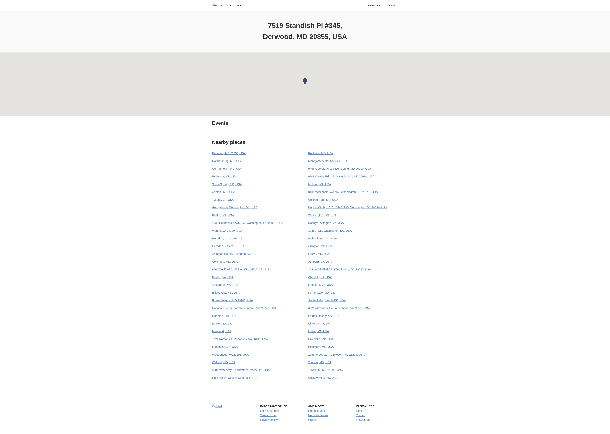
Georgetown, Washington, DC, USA (234, 207)
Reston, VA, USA (223, 215)
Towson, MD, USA (319, 362)
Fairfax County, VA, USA (323, 316)
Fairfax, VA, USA (223, 277)
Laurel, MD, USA (319, 253)
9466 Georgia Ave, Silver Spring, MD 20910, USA (339, 168)
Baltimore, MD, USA (321, 346)
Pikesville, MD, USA (321, 339)
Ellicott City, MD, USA (226, 292)
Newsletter (363, 419)
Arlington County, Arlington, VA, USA (235, 253)
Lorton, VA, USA (318, 331)
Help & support (269, 410)
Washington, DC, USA (322, 215)
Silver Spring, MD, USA (227, 184)
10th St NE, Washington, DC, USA (330, 230)
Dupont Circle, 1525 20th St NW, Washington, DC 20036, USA (347, 207)
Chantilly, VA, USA (320, 277)
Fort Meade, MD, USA (322, 292)
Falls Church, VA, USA (322, 238)
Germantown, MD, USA (227, 168)
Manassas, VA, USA (225, 346)
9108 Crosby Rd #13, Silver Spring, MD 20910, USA (341, 176)
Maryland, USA (221, 331)
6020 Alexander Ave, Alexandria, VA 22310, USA (339, 308)
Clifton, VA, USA (318, 323)
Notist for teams (318, 415)
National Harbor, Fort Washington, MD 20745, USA (244, 308)
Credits (312, 419)
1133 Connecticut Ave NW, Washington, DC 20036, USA (248, 223)
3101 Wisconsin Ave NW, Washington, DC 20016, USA (343, 192)
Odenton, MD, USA (224, 316)
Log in (391, 5)
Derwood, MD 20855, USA (229, 153)
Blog (359, 410)
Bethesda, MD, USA (225, 176)
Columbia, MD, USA (225, 261)
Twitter (360, 415)
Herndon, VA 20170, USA (228, 238)
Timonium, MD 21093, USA (325, 370)
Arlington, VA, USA (320, 246)
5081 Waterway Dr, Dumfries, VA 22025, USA (241, 370)
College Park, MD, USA (323, 199)
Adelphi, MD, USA (223, 192)
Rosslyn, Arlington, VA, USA (326, 223)
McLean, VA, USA (319, 184)
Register (374, 5)
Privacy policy (269, 419)
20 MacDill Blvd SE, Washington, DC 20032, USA (339, 269)
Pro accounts (316, 410)
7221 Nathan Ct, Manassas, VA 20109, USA (240, 339)
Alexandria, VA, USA (225, 284)
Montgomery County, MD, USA (327, 161)
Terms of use (268, 415)
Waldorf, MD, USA (223, 362)
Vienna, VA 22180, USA (227, 230)
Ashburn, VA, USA (320, 261)
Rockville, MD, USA (320, 153)
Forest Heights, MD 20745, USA (232, 300)
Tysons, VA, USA (223, 199)
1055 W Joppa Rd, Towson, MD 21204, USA (336, 354)
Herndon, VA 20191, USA (228, 246)
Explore (235, 5)
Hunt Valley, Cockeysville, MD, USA (234, 377)
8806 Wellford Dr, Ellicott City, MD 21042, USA (241, 269)
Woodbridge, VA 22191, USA (230, 354)
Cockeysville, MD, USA (323, 377)
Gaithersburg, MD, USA (227, 161)
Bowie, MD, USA (222, 323)
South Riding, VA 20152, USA (327, 300)
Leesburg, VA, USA (320, 284)
